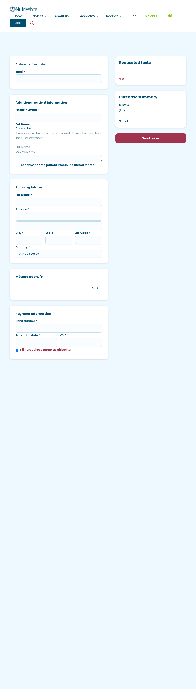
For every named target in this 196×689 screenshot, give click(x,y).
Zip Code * (82, 233)
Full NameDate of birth (25, 126)
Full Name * (24, 195)
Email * (20, 71)
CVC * (64, 335)
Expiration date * (28, 335)
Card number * (26, 321)
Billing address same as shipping (45, 349)
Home (18, 16)
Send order (150, 138)
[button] (39, 16)
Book (18, 23)
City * (19, 233)
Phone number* (27, 110)
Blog (133, 16)
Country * (23, 247)
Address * (22, 209)
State (49, 233)
